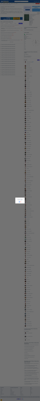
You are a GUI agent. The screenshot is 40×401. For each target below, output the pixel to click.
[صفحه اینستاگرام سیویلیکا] (20, 201)
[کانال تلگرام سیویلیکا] (19, 201)
